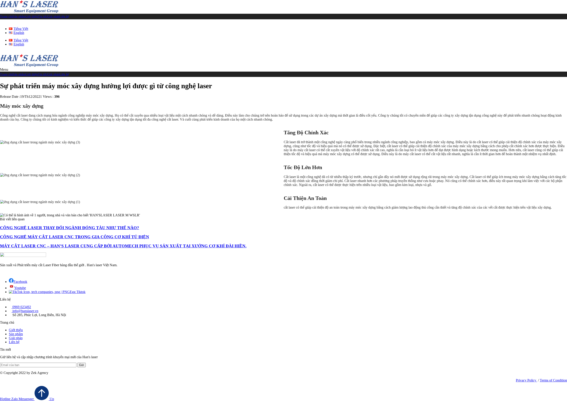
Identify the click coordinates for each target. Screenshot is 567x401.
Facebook (20, 282)
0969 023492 (21, 307)
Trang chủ (6, 16)
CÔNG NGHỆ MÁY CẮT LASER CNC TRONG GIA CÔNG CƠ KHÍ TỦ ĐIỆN (74, 237)
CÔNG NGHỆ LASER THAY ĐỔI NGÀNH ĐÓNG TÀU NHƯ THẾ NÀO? (69, 227)
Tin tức (42, 16)
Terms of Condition (553, 380)
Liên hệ (64, 16)
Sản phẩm (19, 16)
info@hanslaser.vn (25, 311)
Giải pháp (53, 16)
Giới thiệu (31, 16)
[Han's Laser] (29, 12)
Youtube (20, 288)
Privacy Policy (526, 380)
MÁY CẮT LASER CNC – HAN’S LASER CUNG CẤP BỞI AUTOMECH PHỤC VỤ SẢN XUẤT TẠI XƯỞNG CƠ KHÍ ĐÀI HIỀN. (123, 246)
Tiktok (80, 292)
